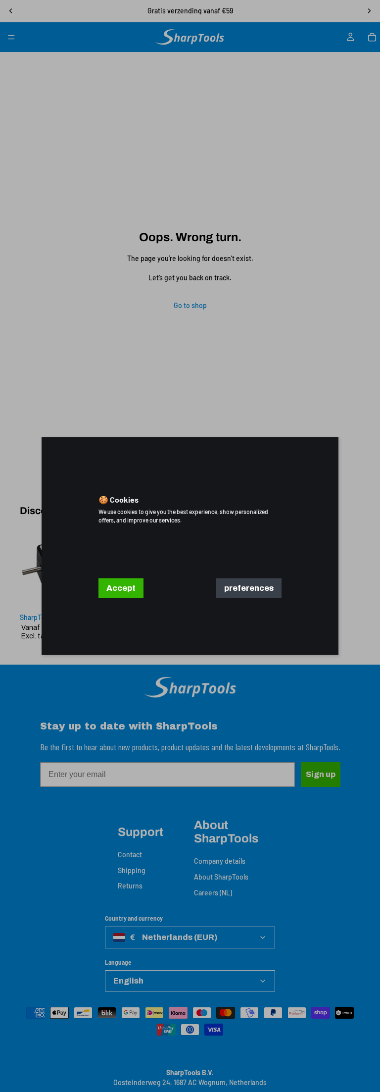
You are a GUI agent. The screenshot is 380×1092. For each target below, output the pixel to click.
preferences (249, 588)
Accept (121, 588)
